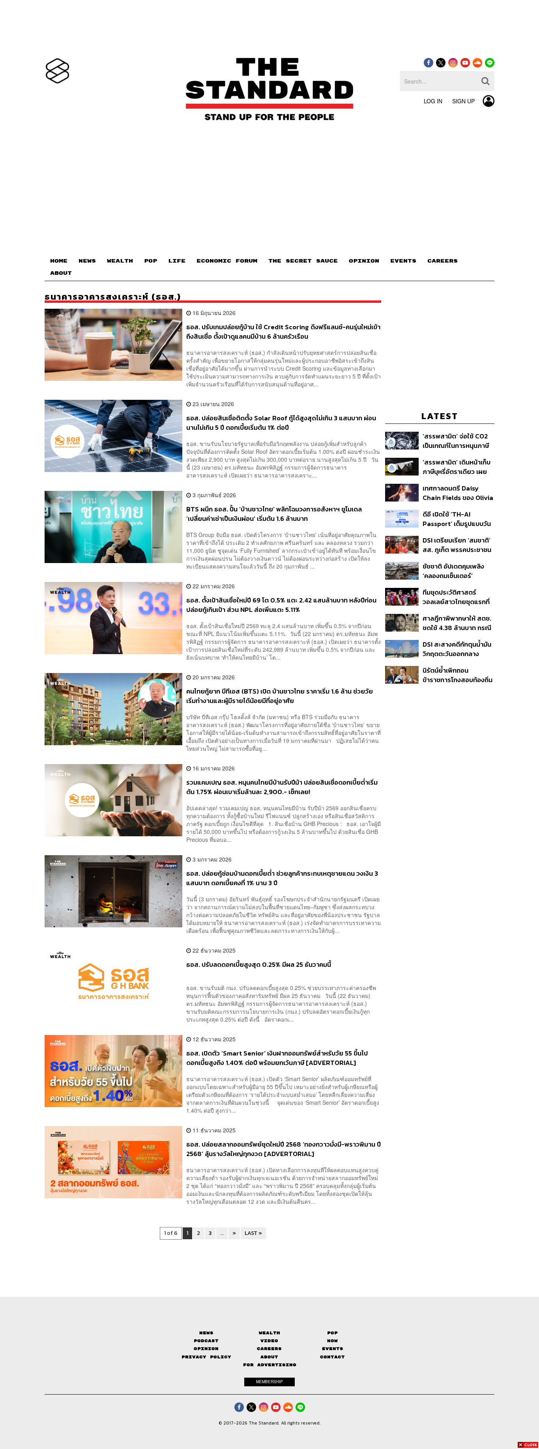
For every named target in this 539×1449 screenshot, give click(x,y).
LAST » (253, 1233)
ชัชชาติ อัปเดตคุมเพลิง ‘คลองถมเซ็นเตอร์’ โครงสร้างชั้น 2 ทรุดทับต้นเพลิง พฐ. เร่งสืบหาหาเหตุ (458, 571)
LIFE (176, 261)
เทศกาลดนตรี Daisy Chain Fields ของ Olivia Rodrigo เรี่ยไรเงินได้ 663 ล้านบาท (458, 493)
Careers (269, 1348)
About (269, 1357)
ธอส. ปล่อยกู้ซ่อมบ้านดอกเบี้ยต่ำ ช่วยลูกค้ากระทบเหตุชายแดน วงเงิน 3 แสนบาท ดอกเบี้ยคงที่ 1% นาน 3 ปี (282, 878)
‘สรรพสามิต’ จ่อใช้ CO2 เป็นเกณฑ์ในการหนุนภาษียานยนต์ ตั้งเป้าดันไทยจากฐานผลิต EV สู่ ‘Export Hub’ (456, 440)
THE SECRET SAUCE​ (303, 261)
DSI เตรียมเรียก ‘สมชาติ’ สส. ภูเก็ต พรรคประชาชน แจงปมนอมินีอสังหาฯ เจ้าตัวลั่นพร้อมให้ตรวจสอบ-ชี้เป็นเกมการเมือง (457, 545)
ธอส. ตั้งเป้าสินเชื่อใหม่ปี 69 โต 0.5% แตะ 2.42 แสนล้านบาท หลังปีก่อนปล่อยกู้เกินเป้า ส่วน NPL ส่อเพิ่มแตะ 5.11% (281, 605)
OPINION (364, 261)
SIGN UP (463, 101)
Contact (332, 1357)
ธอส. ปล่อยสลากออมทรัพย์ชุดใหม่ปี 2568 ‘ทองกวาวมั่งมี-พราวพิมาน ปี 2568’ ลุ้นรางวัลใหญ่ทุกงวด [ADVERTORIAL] (283, 1149)
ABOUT (61, 273)
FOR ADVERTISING (269, 1365)
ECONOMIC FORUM (227, 261)
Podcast (206, 1341)
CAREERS (442, 261)
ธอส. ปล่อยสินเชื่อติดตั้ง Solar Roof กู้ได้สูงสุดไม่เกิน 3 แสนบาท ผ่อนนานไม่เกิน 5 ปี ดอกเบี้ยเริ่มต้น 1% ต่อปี (281, 422)
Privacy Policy (206, 1357)
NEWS (87, 261)
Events (332, 1348)
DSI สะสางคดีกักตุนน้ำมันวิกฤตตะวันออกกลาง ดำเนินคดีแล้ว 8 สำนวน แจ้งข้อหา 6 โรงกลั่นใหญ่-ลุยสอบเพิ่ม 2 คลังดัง (458, 649)
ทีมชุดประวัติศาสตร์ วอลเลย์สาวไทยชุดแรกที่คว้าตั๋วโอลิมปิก (456, 597)
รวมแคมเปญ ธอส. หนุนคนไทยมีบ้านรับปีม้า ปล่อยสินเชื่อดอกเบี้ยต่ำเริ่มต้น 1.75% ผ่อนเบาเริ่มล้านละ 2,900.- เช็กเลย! (282, 787)
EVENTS (403, 261)
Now (332, 1341)
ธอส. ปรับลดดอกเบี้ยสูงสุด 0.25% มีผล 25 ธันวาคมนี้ (258, 965)
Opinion (206, 1348)
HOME (58, 261)
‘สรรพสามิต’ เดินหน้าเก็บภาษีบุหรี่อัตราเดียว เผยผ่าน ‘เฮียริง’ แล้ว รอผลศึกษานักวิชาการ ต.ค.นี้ (456, 467)
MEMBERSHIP (269, 1381)
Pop (332, 1333)
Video (269, 1341)
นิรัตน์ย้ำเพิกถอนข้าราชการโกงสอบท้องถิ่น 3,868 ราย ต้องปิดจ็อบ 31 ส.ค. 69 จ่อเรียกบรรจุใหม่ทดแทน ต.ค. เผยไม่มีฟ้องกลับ (458, 675)
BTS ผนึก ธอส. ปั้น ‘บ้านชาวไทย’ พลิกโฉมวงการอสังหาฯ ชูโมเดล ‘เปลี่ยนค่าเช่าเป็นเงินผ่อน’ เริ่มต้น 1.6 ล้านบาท (274, 513)
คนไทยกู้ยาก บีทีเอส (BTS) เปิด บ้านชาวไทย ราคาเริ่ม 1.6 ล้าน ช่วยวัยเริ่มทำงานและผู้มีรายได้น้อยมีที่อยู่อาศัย (279, 696)
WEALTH (120, 261)
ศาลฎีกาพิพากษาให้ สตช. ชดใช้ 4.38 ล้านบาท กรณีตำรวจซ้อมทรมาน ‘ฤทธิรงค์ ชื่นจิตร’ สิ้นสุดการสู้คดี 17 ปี (457, 623)
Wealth (269, 1333)
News (206, 1333)
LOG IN (433, 101)
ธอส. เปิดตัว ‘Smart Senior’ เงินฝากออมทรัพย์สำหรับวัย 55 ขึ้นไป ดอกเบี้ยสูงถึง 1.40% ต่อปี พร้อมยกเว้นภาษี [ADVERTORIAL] (277, 1058)
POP (150, 261)
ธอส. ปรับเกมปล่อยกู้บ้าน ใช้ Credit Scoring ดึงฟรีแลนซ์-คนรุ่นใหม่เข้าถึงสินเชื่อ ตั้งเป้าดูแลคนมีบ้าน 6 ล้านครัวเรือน (283, 331)
